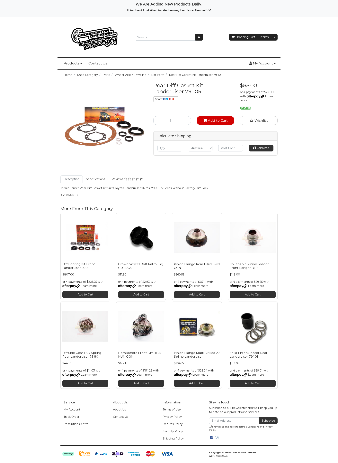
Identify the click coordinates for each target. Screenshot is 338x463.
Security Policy (173, 431)
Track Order (71, 417)
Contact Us (97, 63)
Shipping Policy (173, 438)
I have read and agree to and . (240, 428)
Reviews (118, 179)
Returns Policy (173, 424)
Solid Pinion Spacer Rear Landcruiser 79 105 (248, 354)
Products (71, 63)
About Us (119, 409)
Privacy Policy (172, 417)
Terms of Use (172, 409)
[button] (262, 63)
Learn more (89, 286)
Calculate (262, 148)
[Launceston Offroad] (94, 37)
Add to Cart (217, 120)
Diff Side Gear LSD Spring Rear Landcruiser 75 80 (81, 354)
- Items (252, 37)
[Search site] (199, 37)
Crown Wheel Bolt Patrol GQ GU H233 (140, 266)
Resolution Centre (76, 424)
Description (71, 179)
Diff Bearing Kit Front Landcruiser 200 (78, 266)
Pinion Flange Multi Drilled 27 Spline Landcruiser (197, 354)
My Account (72, 409)
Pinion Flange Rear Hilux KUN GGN (197, 266)
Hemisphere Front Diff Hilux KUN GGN (139, 354)
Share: (159, 99)
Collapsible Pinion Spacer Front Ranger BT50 (249, 266)
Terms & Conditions (249, 426)
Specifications (95, 179)
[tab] (71, 179)
